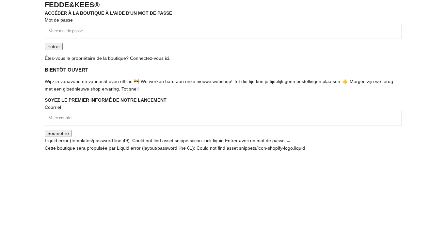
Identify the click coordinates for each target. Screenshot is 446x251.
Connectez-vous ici (149, 58)
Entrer (53, 46)
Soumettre (58, 133)
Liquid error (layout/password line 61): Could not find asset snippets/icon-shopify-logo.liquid (211, 148)
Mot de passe (59, 20)
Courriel (53, 107)
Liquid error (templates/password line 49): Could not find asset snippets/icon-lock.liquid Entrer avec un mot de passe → (168, 140)
